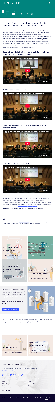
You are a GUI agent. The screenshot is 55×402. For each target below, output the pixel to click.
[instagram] (7, 374)
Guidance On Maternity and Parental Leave (39, 254)
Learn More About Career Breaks (12, 255)
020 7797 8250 (5, 370)
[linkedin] (3, 374)
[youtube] (10, 374)
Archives (3, 385)
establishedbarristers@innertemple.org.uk (27, 206)
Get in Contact (31, 383)
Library (3, 381)
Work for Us (30, 385)
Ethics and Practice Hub (24, 221)
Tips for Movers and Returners (10, 309)
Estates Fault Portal (6, 390)
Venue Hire (4, 383)
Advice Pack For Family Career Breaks (39, 278)
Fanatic (46, 399)
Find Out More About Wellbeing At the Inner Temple (40, 351)
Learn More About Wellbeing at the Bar (14, 352)
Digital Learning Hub (6, 387)
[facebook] (18, 374)
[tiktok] (22, 374)
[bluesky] (14, 374)
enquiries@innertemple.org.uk (17, 370)
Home (7, 11)
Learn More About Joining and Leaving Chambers (13, 277)
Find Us (29, 381)
